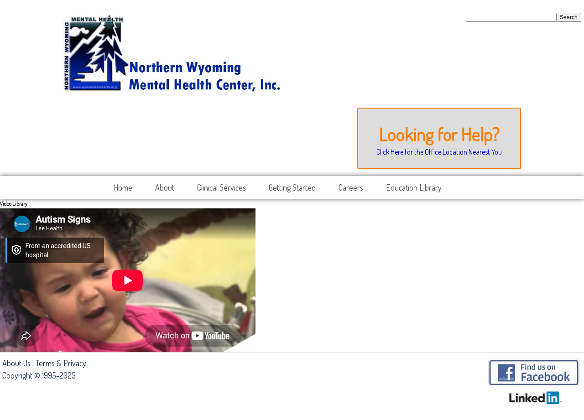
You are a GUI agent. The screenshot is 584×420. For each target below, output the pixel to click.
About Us (16, 363)
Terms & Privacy (61, 363)
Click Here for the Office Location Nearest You (439, 151)
